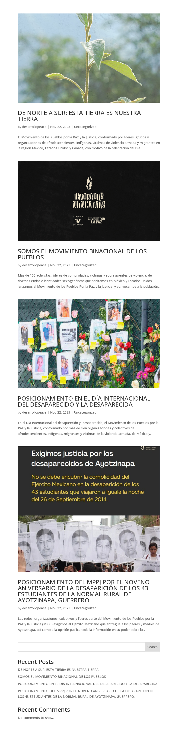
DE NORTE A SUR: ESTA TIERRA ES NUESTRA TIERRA (79, 115)
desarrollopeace (34, 126)
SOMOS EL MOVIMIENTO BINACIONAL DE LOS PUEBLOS (82, 254)
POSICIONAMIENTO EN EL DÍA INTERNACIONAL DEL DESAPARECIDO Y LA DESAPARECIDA (84, 401)
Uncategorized (85, 126)
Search (152, 647)
